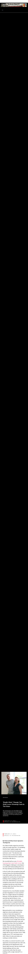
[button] (2, 10)
